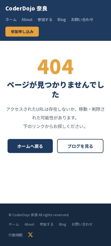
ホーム (11, 19)
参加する (45, 19)
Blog (61, 19)
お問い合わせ (82, 19)
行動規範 (16, 234)
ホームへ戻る (30, 146)
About (27, 19)
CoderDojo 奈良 (26, 8)
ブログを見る (80, 146)
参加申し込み (22, 31)
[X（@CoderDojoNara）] (30, 234)
